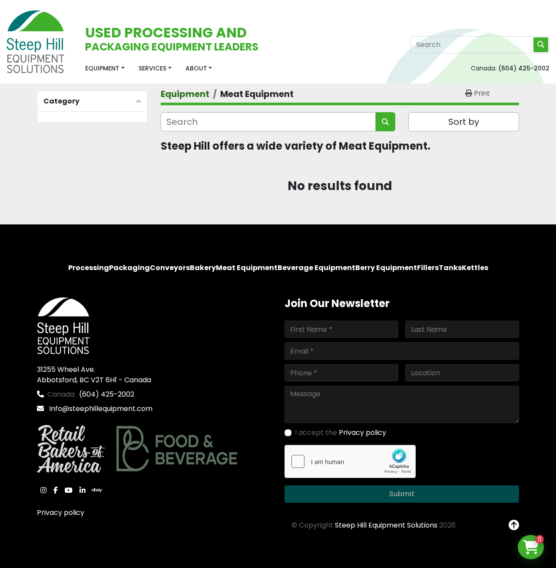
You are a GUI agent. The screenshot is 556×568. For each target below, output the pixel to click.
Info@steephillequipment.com (99, 409)
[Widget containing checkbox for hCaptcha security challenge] (350, 461)
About (196, 68)
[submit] (540, 44)
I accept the (340, 433)
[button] (105, 68)
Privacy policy (60, 513)
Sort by (463, 122)
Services (152, 68)
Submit (401, 494)
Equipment (102, 68)
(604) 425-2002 (523, 68)
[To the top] (514, 525)
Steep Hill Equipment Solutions (386, 525)
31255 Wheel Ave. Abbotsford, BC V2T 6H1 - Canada (94, 374)
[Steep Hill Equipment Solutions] (63, 326)
